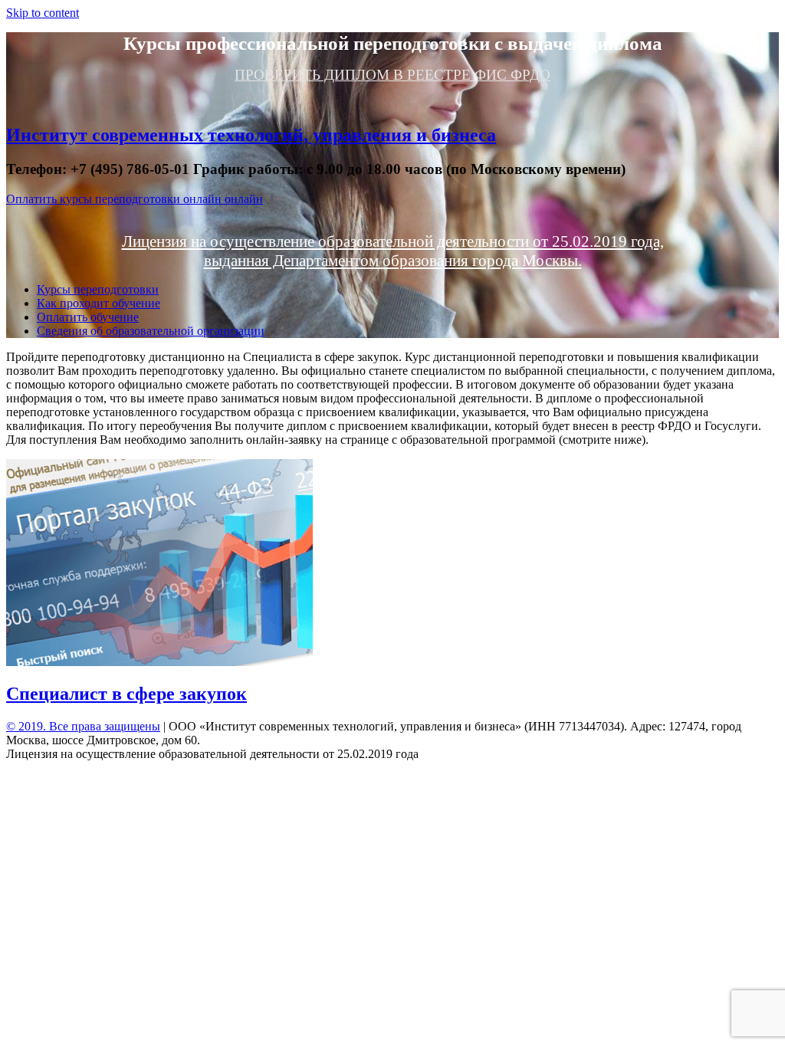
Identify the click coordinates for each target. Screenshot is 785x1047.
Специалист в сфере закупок (126, 694)
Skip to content (42, 12)
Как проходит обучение (98, 303)
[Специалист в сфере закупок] (159, 661)
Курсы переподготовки (98, 289)
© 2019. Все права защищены (83, 726)
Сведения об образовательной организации (150, 330)
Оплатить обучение (88, 316)
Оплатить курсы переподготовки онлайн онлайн (134, 198)
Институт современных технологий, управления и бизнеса (251, 135)
